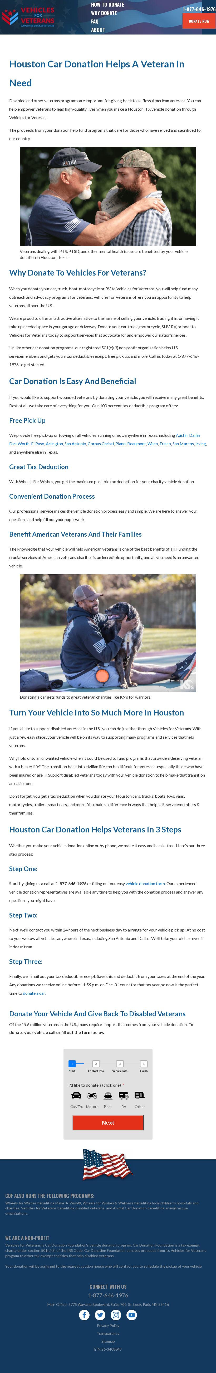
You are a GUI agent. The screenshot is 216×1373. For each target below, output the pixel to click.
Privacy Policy (108, 1325)
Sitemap (108, 1341)
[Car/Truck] (76, 1096)
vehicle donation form (145, 883)
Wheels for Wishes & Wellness (108, 1203)
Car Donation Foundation (153, 1245)
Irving (200, 443)
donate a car (34, 993)
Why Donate (104, 12)
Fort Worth (19, 443)
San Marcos (183, 443)
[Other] (139, 1096)
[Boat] (108, 1096)
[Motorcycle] (92, 1096)
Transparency (108, 1333)
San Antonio (75, 443)
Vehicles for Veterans (18, 17)
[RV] (123, 1096)
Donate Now (199, 21)
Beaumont (136, 443)
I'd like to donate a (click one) (94, 1084)
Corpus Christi (101, 443)
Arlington (54, 443)
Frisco (165, 443)
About (98, 29)
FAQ (95, 21)
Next (108, 1123)
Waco (153, 443)
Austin (182, 435)
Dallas (194, 435)
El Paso (37, 443)
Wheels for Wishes (21, 1203)
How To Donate (107, 4)
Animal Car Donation (130, 1208)
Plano (120, 443)
